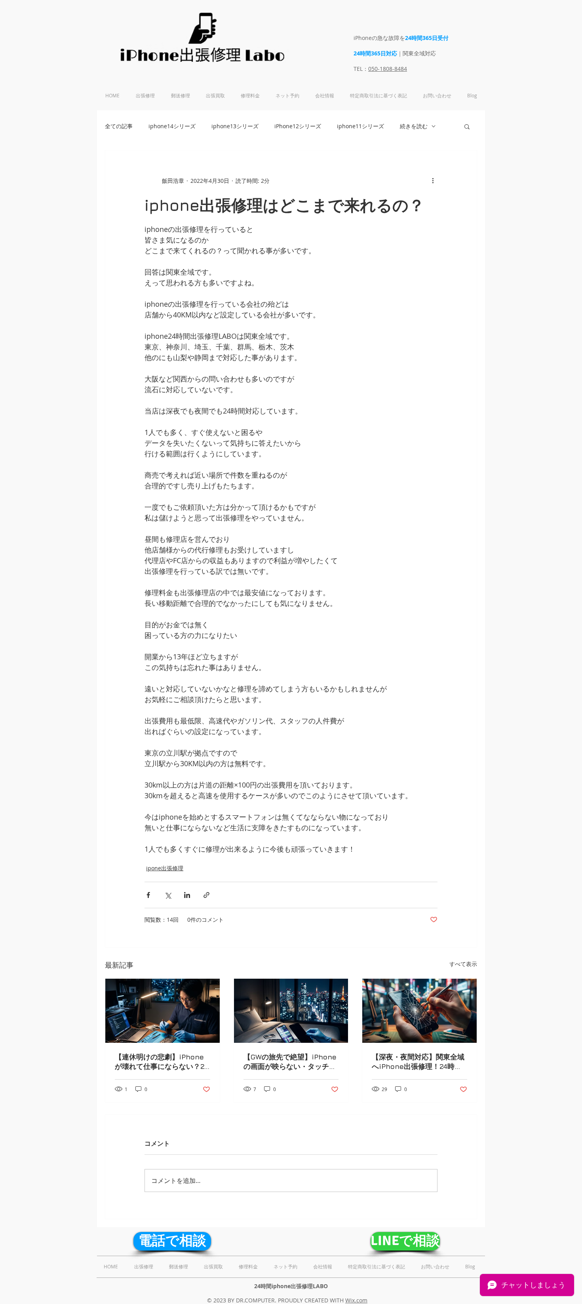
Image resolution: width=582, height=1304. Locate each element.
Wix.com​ (356, 1300)
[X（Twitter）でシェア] (167, 895)
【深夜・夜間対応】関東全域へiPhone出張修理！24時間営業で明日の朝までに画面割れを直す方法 (418, 1062)
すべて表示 (463, 964)
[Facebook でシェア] (148, 895)
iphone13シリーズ (235, 126)
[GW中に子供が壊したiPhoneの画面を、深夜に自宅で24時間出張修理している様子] (162, 1011)
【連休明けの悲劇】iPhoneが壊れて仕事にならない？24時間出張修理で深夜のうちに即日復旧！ (161, 1062)
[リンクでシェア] (206, 895)
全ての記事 (119, 126)
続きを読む (414, 126)
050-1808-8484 (387, 68)
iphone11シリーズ (360, 126)
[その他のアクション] (432, 180)
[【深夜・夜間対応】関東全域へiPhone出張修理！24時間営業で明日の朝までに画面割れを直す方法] (419, 1011)
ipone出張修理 (164, 868)
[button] (467, 126)
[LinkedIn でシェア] (187, 895)
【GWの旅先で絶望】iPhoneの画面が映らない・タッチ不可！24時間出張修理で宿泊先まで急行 (290, 1062)
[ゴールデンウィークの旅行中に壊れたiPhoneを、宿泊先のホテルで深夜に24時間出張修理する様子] (291, 1011)
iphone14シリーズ (172, 126)
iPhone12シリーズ (297, 126)
